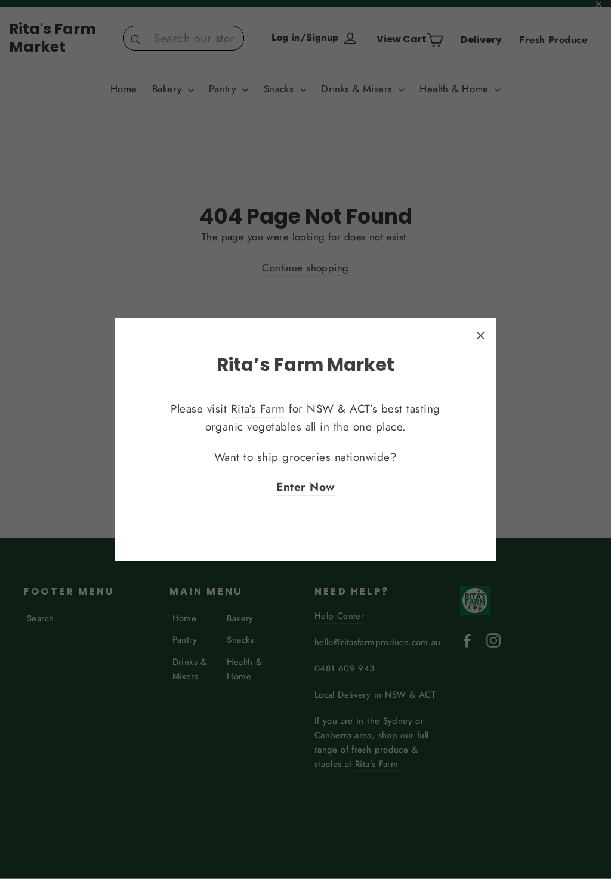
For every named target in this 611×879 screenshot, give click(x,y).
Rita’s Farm (258, 409)
